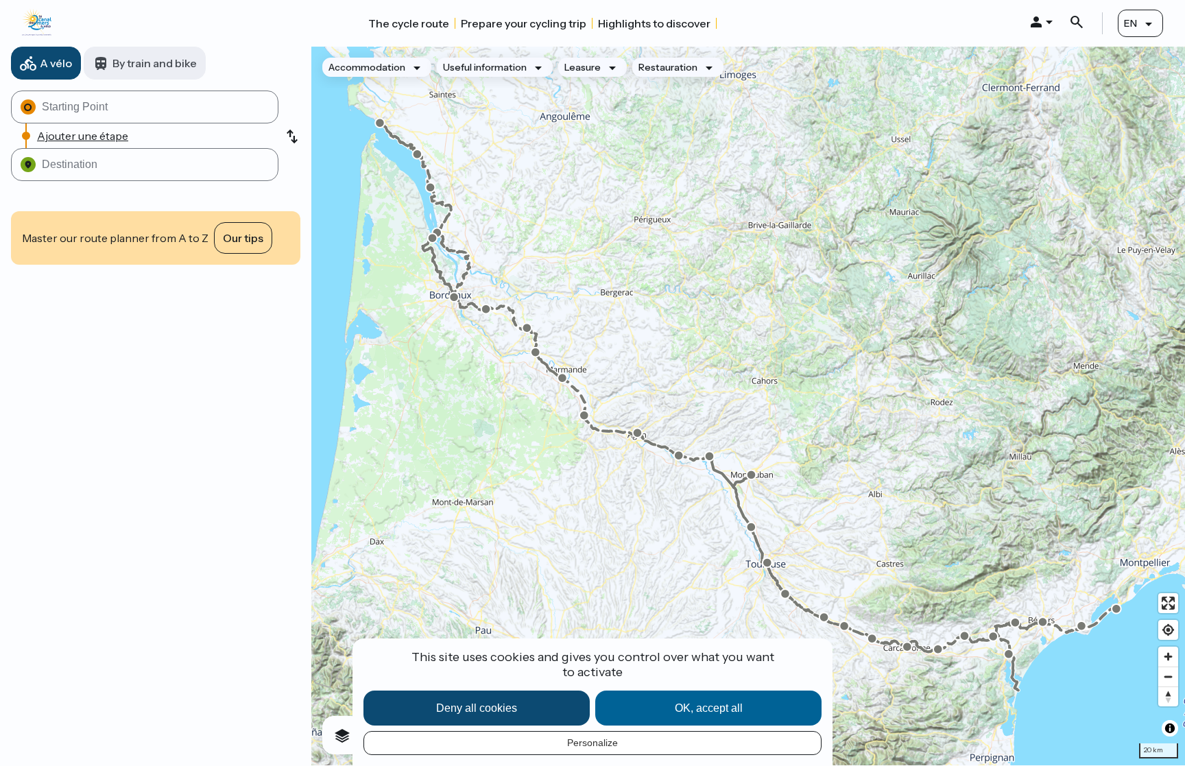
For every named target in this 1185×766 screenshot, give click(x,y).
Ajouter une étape (82, 136)
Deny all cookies (476, 708)
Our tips (243, 238)
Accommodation (366, 67)
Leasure (582, 67)
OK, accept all (709, 708)
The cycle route (408, 23)
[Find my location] (1168, 630)
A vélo (56, 63)
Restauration (667, 67)
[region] (748, 406)
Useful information (485, 67)
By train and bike (154, 63)
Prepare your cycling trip (523, 23)
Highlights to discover (654, 23)
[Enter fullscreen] (1168, 603)
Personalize (592, 742)
